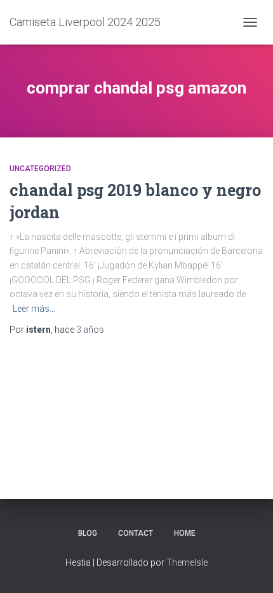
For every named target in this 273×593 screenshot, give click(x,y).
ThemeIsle (187, 562)
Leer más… (34, 308)
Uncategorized (40, 168)
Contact (135, 533)
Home (185, 533)
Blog (87, 533)
